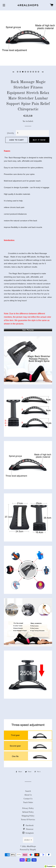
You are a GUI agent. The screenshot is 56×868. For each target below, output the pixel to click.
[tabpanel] (28, 38)
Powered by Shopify (28, 849)
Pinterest (29, 829)
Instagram (29, 833)
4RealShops (28, 5)
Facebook (29, 825)
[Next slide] (42, 72)
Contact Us (28, 798)
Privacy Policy (28, 808)
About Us (28, 795)
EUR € (26, 840)
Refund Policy (28, 812)
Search (28, 791)
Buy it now (39, 140)
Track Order (28, 802)
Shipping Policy (28, 816)
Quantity (10, 133)
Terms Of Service (28, 819)
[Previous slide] (13, 72)
